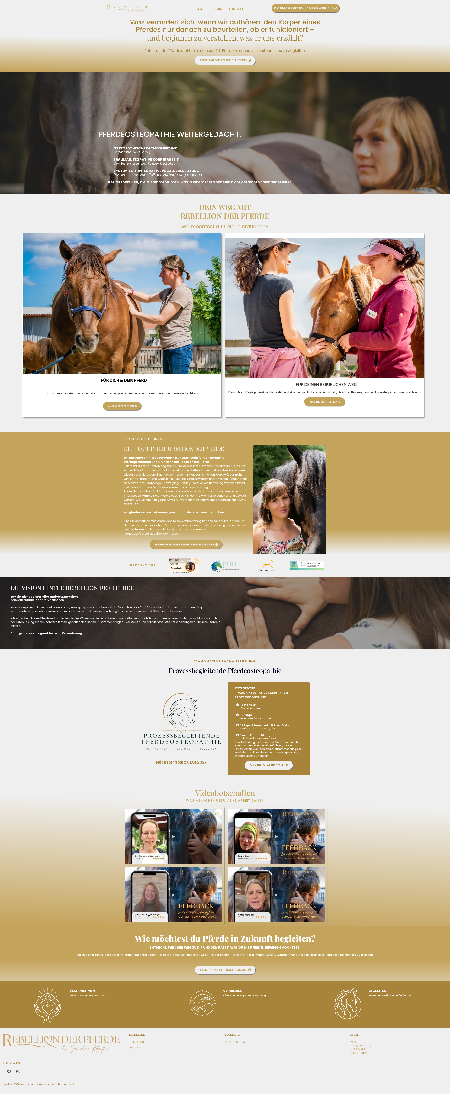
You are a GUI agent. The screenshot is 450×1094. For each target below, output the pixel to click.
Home (199, 9)
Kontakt (236, 9)
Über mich (216, 9)
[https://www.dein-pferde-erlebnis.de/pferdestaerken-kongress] (307, 565)
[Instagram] (18, 1071)
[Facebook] (9, 1071)
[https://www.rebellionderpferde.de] (127, 9)
